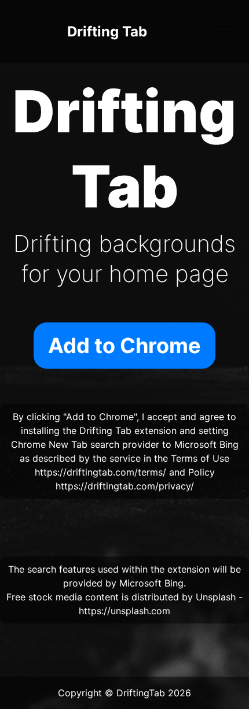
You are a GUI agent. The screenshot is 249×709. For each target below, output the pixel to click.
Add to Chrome (124, 345)
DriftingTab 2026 (153, 693)
